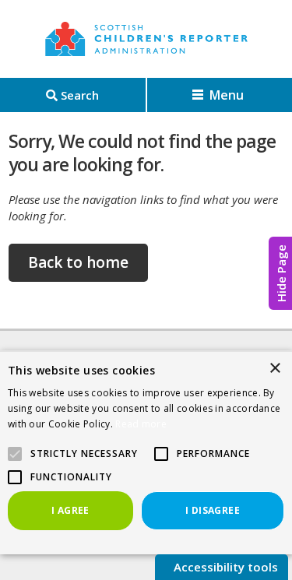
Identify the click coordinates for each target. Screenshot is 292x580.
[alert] (146, 452)
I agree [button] (70, 510)
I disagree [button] (212, 510)
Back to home (78, 262)
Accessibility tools (224, 567)
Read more (141, 424)
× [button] (274, 368)
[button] (161, 453)
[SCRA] (146, 39)
